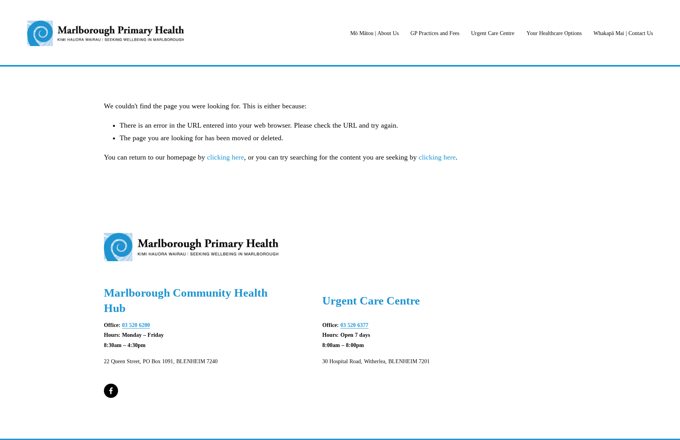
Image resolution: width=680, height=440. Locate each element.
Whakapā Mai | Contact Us (623, 33)
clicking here (225, 157)
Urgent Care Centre (492, 33)
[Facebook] (111, 391)
